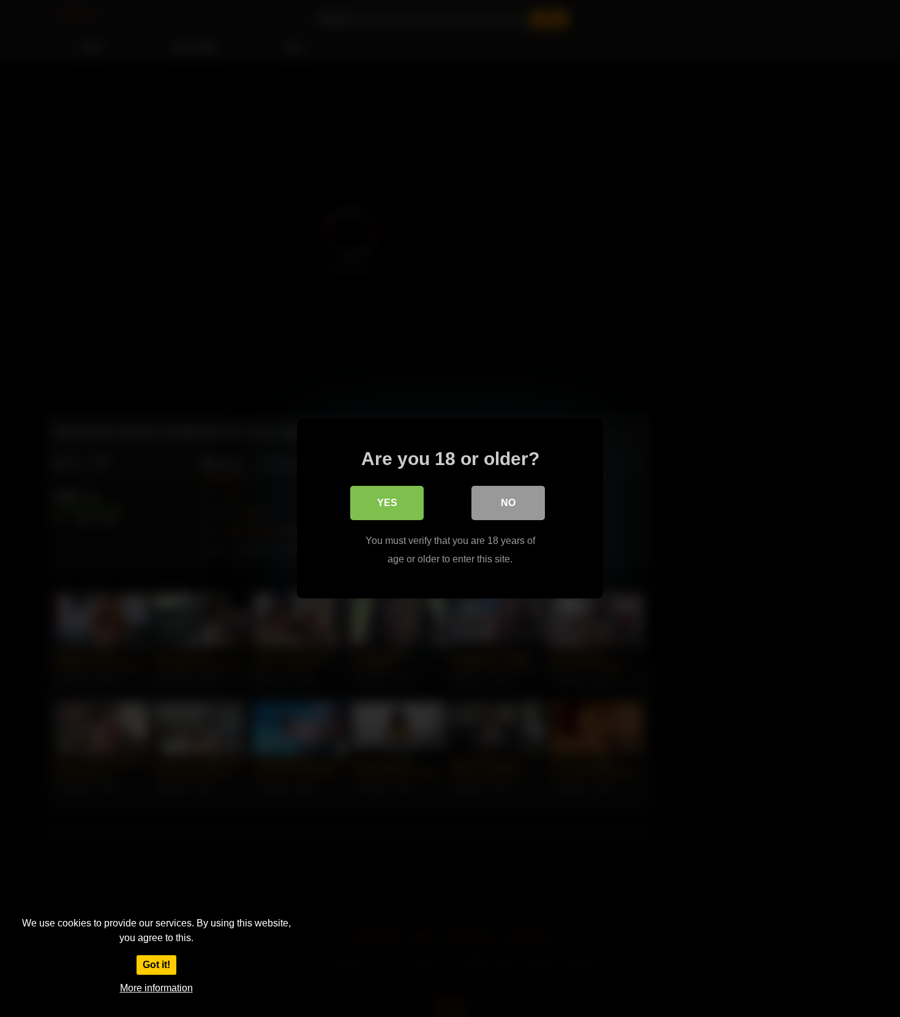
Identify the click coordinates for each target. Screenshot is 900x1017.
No (508, 502)
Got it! (156, 964)
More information (156, 988)
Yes (387, 502)
